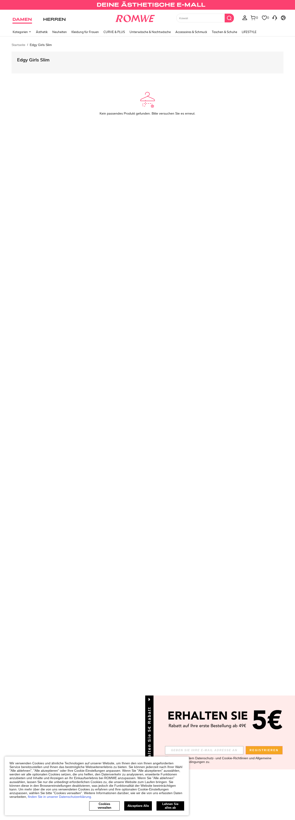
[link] (147, 5)
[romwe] (134, 17)
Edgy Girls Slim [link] (41, 45)
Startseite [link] (18, 45)
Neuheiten (59, 32)
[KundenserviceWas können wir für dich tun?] (274, 17)
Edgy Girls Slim (33, 59)
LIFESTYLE (249, 32)
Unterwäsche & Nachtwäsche (150, 32)
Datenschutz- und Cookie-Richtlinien (221, 758)
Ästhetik (42, 32)
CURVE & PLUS (114, 32)
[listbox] (245, 17)
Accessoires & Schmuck (191, 32)
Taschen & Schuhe (224, 32)
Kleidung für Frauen (85, 32)
